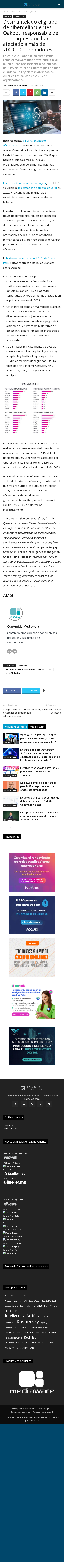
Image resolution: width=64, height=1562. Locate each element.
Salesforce (9, 1342)
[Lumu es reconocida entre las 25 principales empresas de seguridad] (11, 771)
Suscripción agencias (20, 1412)
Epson (22, 1306)
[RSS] (32, 1104)
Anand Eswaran (37, 1296)
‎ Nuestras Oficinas (12, 1128)
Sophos (45, 1343)
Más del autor (37, 726)
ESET (29, 1306)
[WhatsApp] (37, 92)
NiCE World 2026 (31, 1332)
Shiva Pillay (26, 1343)
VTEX (32, 1348)
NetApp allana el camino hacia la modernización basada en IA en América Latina (39, 816)
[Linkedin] (44, 92)
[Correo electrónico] (9, 651)
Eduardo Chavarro (11, 1306)
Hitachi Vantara (50, 1306)
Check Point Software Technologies (24, 183)
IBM (11, 1311)
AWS (25, 1301)
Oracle (52, 1332)
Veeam (10, 1347)
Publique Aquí (43, 1408)
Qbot (50, 669)
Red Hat (30, 1337)
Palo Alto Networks (13, 1337)
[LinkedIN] (14, 651)
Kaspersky (28, 1321)
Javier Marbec (9, 1323)
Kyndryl (44, 1322)
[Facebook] (16, 92)
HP (6, 1311)
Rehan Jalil (42, 1338)
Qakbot (41, 669)
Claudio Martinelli (49, 1301)
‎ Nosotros (8, 1125)
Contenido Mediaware (17, 85)
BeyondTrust (34, 1301)
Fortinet (37, 1305)
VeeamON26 (22, 1348)
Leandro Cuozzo (12, 1327)
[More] (52, 92)
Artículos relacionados (16, 726)
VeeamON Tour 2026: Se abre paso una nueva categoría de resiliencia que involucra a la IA (38, 738)
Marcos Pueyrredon (39, 1327)
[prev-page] (5, 827)
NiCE (19, 1332)
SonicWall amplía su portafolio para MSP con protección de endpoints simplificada (38, 786)
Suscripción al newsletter (23, 1408)
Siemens (36, 1342)
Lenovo (24, 1327)
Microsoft (10, 1332)
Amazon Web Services (13, 1296)
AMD (25, 1295)
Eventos (7, 742)
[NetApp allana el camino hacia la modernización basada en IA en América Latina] (11, 816)
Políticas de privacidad (43, 1412)
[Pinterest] (30, 92)
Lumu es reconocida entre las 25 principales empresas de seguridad (39, 771)
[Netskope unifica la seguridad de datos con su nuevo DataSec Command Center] (11, 801)
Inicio (5, 11)
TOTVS (53, 1342)
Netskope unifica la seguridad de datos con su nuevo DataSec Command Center (39, 801)
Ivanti (45, 1316)
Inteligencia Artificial (23, 1315)
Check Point (22, 665)
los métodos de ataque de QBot (37, 188)
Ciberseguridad (30, 11)
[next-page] (10, 827)
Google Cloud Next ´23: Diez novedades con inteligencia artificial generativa (17, 712)
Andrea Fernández (13, 1301)
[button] (5, 4)
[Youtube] (49, 1104)
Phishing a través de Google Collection (46, 711)
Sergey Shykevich (12, 673)
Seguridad (15, 11)
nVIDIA (44, 1332)
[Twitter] (23, 92)
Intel (17, 1310)
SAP (18, 1342)
